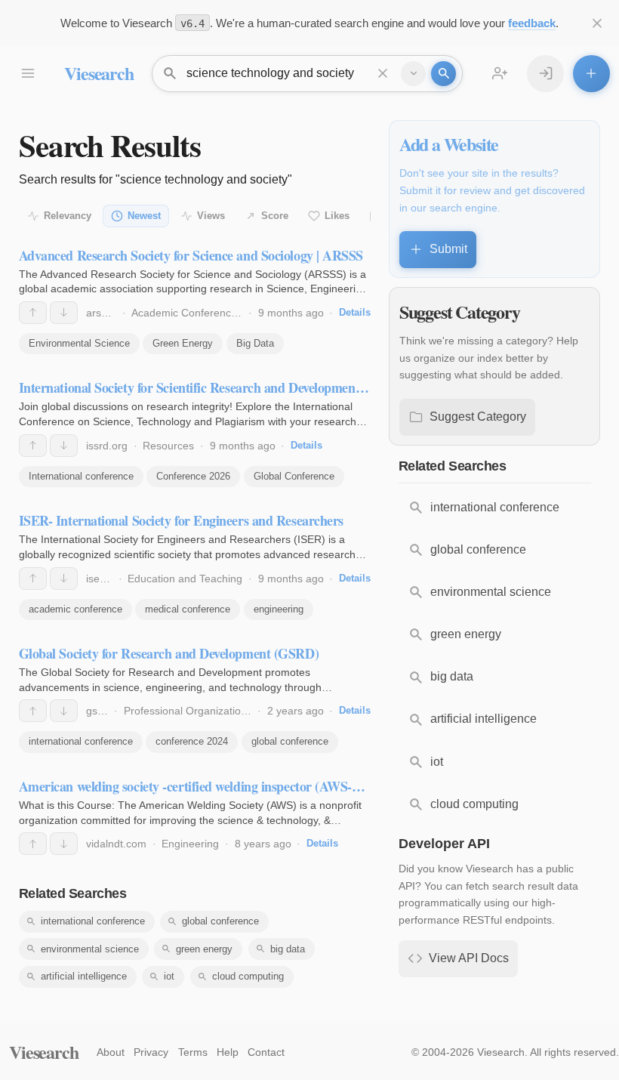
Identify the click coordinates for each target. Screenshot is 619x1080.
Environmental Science (79, 343)
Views (211, 215)
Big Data (255, 343)
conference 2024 (192, 741)
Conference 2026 (193, 476)
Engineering (190, 844)
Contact (266, 1052)
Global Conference (294, 476)
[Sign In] (545, 73)
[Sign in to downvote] (64, 312)
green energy (204, 949)
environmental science (90, 949)
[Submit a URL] (591, 73)
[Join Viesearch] (500, 73)
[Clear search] (383, 73)
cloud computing (248, 976)
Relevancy (67, 215)
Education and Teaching (185, 578)
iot (169, 976)
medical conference (187, 609)
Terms (193, 1052)
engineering (278, 609)
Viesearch (98, 73)
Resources (168, 446)
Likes (337, 215)
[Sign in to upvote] (33, 312)
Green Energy (182, 343)
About (111, 1052)
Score (274, 215)
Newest (144, 215)
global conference (289, 741)
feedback (532, 23)
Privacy (151, 1052)
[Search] (443, 73)
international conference (81, 741)
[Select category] (413, 73)
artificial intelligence (84, 976)
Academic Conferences (186, 313)
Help (228, 1052)
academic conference (75, 609)
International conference (81, 476)
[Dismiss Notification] (597, 23)
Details (355, 312)
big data (287, 949)
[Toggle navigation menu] (27, 73)
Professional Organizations (188, 711)
